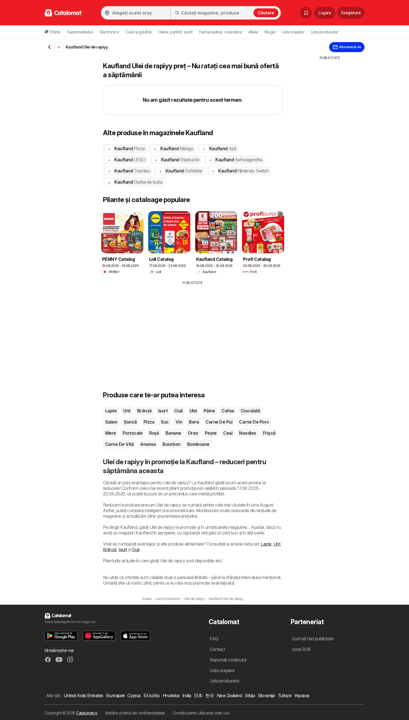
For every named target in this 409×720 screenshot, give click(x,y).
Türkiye (284, 695)
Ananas (148, 444)
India (186, 695)
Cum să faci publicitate (313, 638)
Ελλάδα (152, 695)
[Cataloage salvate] (306, 13)
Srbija (250, 695)
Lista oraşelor (293, 32)
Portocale (132, 433)
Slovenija (266, 695)
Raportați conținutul (228, 660)
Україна (301, 695)
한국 (209, 695)
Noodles (247, 433)
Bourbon (171, 444)
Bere (194, 422)
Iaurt (162, 410)
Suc (165, 422)
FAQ (214, 638)
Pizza (149, 422)
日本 (198, 695)
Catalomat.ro (86, 713)
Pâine (209, 410)
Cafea (227, 410)
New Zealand (229, 695)
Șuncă (130, 422)
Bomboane (198, 444)
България (115, 695)
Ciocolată (250, 410)
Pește (210, 433)
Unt (126, 410)
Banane (173, 433)
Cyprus (134, 695)
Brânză (144, 410)
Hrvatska (170, 695)
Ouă (178, 410)
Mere (110, 433)
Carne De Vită (119, 444)
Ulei (193, 410)
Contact (217, 649)
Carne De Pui (219, 422)
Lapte (111, 410)
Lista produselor (324, 32)
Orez (193, 433)
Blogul (270, 32)
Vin (179, 422)
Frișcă (269, 433)
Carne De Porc (254, 422)
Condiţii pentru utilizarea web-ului (201, 713)
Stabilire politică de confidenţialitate (135, 713)
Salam (111, 422)
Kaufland (129, 148)
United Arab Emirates (83, 695)
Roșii (154, 433)
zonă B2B (301, 649)
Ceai (227, 433)
